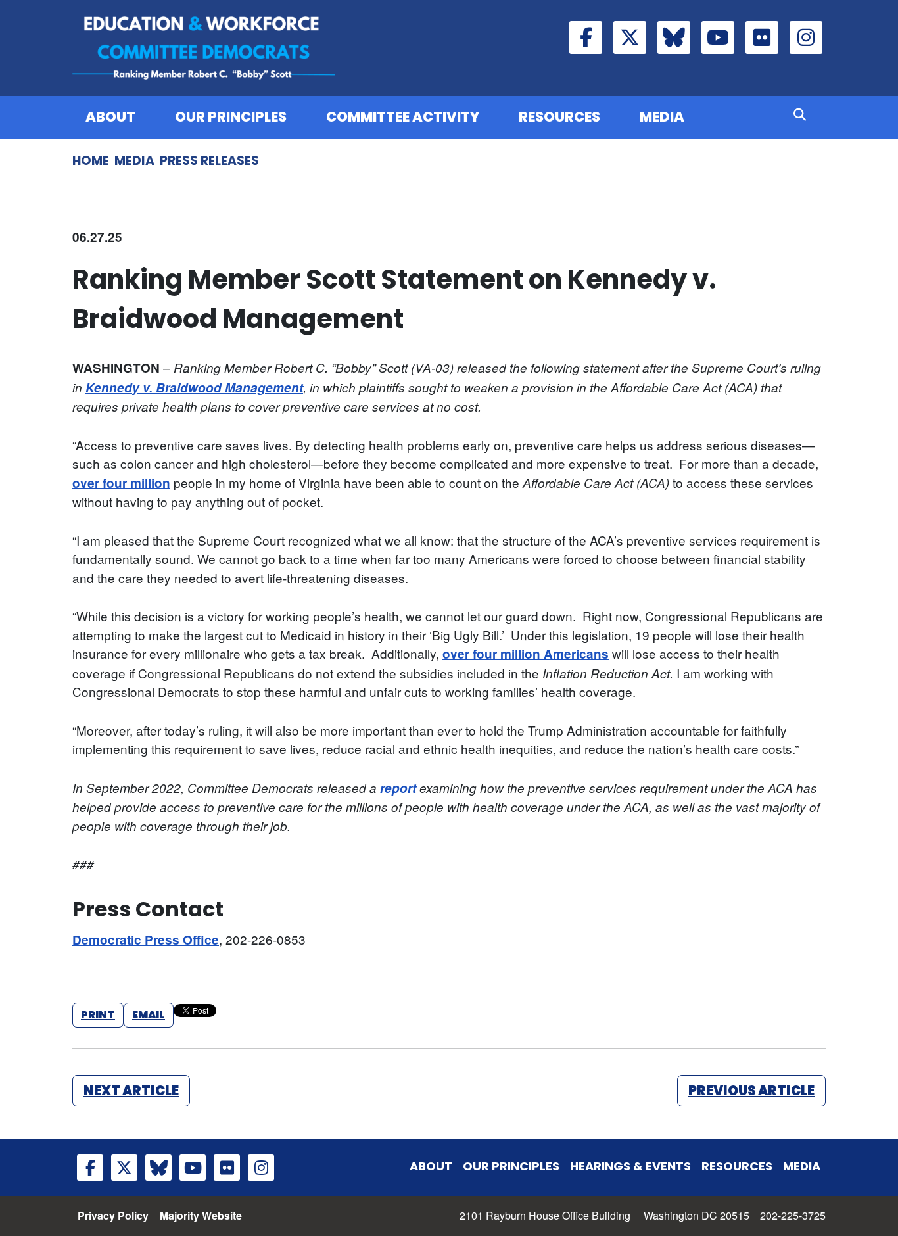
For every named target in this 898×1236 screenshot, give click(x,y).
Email (148, 1014)
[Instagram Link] (806, 37)
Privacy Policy (113, 1215)
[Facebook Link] (585, 37)
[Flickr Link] (761, 37)
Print (98, 1014)
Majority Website (201, 1215)
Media (662, 116)
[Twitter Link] (629, 37)
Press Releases (209, 161)
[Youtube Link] (717, 37)
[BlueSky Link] (673, 37)
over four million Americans (525, 654)
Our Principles (231, 116)
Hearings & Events (630, 1166)
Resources (559, 116)
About (110, 116)
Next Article (131, 1091)
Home (90, 161)
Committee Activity (402, 116)
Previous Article (751, 1091)
